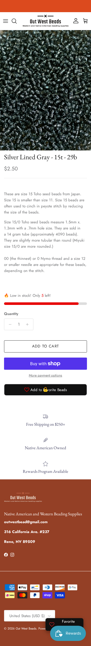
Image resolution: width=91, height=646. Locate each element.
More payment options (45, 375)
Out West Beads (26, 628)
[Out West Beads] (45, 21)
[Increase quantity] (28, 324)
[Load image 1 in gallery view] (45, 90)
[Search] (16, 21)
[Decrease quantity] (8, 324)
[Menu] (5, 21)
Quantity (11, 314)
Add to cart (45, 346)
